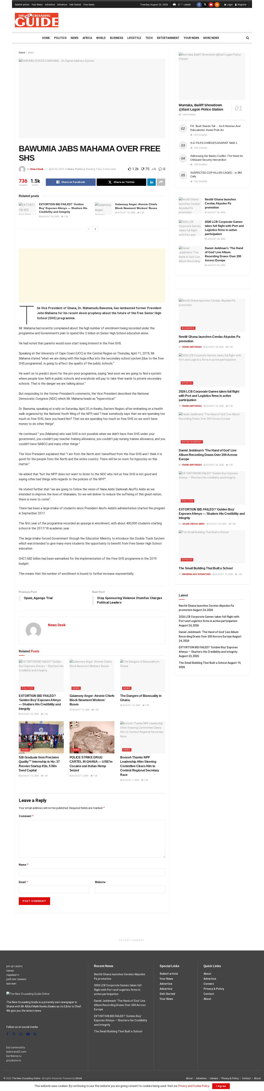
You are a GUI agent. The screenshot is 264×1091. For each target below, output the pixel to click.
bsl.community (15, 1047)
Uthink (78, 1078)
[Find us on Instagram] (21, 1034)
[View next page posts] (95, 229)
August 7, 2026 (79, 776)
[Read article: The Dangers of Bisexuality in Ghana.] (142, 676)
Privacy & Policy (214, 988)
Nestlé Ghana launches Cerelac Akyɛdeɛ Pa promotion (220, 203)
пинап (10, 970)
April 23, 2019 (56, 169)
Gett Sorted (75, 4)
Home (46, 37)
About (207, 973)
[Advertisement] (178, 19)
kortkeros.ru (13, 1056)
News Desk (36, 169)
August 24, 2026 (214, 347)
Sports (187, 383)
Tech (149, 37)
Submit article (22, 4)
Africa (87, 37)
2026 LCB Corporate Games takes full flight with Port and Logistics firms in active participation (209, 396)
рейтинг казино (16, 979)
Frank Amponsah (192, 347)
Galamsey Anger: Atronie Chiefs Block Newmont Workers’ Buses (92, 700)
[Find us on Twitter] (205, 4)
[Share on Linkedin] (151, 182)
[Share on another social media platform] (161, 182)
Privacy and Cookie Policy (193, 1086)
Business (116, 37)
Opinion (187, 559)
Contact (209, 993)
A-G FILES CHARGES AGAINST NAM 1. (214, 142)
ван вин (11, 983)
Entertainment (168, 37)
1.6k (239, 574)
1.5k (65, 216)
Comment (26, 816)
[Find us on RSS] (217, 4)
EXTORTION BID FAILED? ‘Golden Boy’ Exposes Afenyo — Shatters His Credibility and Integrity (63, 208)
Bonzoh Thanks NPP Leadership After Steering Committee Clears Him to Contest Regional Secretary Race (139, 766)
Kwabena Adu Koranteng (196, 574)
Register (241, 4)
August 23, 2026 (50, 216)
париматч (12, 974)
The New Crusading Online (26, 1078)
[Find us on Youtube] (211, 4)
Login (229, 4)
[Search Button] (247, 38)
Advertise (50, 4)
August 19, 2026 (224, 574)
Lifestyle (134, 37)
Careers (209, 983)
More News (211, 37)
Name (24, 864)
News (74, 37)
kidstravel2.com (16, 1051)
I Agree (221, 1086)
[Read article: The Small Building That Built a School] (212, 546)
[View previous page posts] (88, 229)
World (101, 37)
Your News (37, 4)
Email (23, 882)
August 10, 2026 (126, 212)
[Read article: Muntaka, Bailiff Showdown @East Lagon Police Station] (212, 76)
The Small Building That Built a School (206, 568)
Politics (60, 37)
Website (100, 882)
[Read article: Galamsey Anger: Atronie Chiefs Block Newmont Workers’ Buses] (103, 208)
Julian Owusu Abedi (193, 524)
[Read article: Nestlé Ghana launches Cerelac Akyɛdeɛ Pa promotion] (190, 205)
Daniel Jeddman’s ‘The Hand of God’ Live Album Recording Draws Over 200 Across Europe (208, 455)
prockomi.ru (13, 1060)
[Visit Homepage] (36, 20)
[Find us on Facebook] (199, 4)
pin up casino (14, 966)
